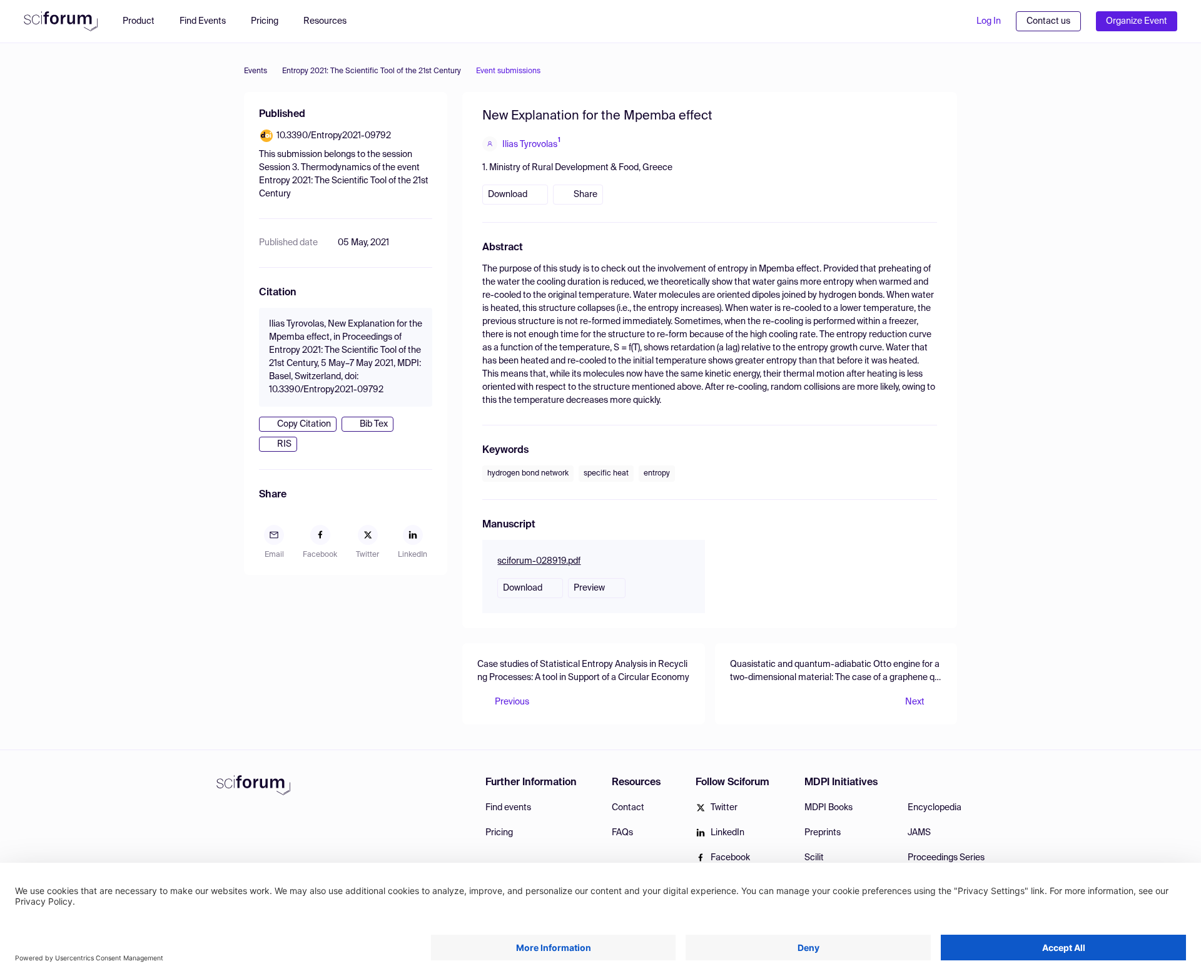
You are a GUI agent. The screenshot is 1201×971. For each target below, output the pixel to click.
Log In (988, 21)
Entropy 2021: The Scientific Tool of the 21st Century (371, 71)
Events (255, 71)
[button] (331, 21)
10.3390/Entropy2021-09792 (333, 135)
